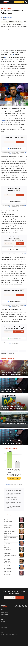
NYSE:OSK (3, 351)
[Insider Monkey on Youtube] (23, 606)
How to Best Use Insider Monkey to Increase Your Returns (13, 494)
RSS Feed (5, 610)
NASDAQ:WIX (15, 351)
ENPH (12, 54)
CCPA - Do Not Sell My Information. (9, 634)
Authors (3, 619)
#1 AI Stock (19, 2)
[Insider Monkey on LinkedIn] (26, 606)
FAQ (2, 632)
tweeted (3, 120)
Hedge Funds (4, 612)
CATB (16, 56)
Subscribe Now (14, 478)
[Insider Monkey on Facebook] (16, 606)
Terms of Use (4, 630)
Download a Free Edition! (11, 499)
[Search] (26, 2)
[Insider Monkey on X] (20, 606)
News (9, 8)
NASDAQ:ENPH (4, 353)
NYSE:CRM (9, 351)
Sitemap (3, 624)
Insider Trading (4, 614)
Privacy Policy (4, 627)
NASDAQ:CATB (22, 351)
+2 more (24, 21)
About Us (3, 617)
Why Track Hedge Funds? (11, 497)
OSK (5, 57)
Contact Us (4, 621)
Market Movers (4, 8)
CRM (19, 52)
